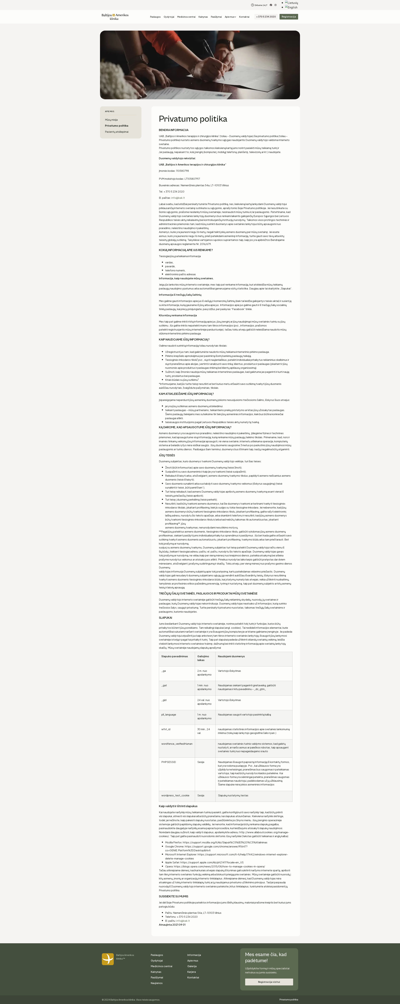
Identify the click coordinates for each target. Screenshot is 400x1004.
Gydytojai (169, 16)
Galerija (192, 966)
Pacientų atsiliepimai (116, 131)
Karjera (191, 971)
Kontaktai (244, 16)
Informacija (194, 954)
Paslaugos (155, 16)
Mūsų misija (111, 119)
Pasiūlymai (216, 16)
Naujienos (156, 982)
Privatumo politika (116, 125)
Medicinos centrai (186, 16)
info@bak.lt (178, 197)
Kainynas (203, 16)
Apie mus (229, 16)
